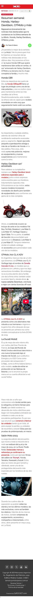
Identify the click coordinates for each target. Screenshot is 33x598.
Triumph (16, 458)
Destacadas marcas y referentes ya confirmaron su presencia (13, 452)
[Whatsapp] (30, 45)
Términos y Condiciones (15, 585)
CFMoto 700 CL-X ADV (13, 319)
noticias (4, 11)
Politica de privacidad (15, 587)
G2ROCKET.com (20, 593)
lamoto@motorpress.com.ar (16, 580)
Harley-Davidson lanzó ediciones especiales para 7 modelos (15, 175)
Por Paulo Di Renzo (12, 45)
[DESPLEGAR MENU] (2, 6)
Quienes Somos (15, 583)
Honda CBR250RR (14, 84)
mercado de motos (7, 14)
